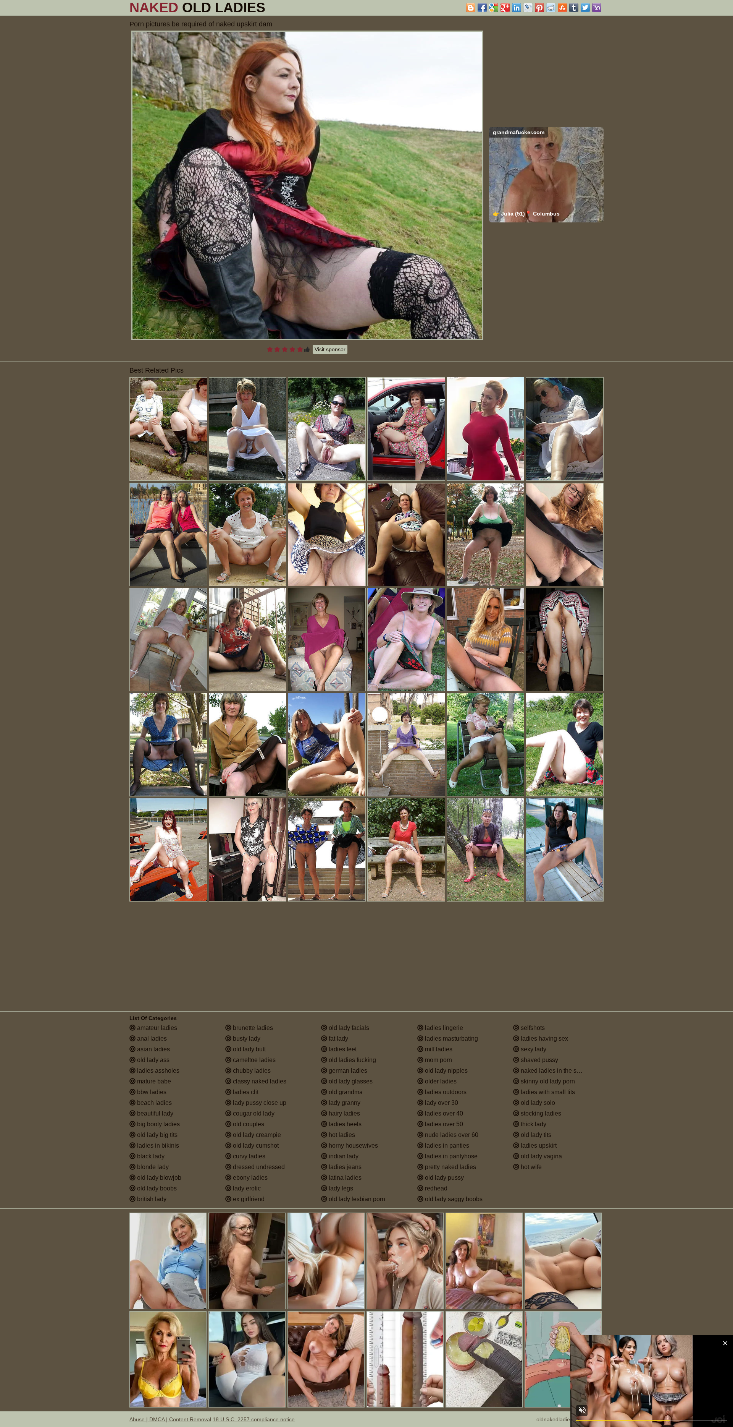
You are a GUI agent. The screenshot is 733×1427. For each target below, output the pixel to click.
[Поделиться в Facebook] (482, 7)
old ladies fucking (351, 1060)
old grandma (345, 1092)
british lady (151, 1199)
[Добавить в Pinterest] (539, 7)
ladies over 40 (443, 1113)
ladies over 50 (443, 1124)
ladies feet (342, 1049)
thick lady (532, 1124)
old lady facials (348, 1028)
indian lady (342, 1156)
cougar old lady (252, 1113)
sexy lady (532, 1049)
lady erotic (246, 1188)
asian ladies (153, 1049)
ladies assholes (157, 1070)
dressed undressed (258, 1167)
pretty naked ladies (449, 1167)
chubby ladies (251, 1070)
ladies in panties (446, 1145)
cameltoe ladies (253, 1060)
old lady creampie (256, 1135)
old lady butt (248, 1049)
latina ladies (344, 1177)
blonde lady (152, 1167)
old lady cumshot (255, 1145)
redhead (435, 1188)
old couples (247, 1124)
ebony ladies (249, 1177)
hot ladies (341, 1135)
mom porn (437, 1060)
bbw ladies (151, 1092)
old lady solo (537, 1102)
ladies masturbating (450, 1038)
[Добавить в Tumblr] (573, 7)
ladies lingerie (443, 1028)
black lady (150, 1156)
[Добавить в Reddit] (550, 7)
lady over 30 (440, 1102)
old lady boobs (156, 1188)
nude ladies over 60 (450, 1135)
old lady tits (535, 1135)
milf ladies (437, 1049)
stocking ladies (540, 1113)
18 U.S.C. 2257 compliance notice (254, 1419)
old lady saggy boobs (453, 1199)
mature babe (153, 1081)
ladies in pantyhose (450, 1156)
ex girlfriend (248, 1199)
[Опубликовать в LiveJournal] (528, 7)
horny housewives (352, 1145)
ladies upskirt (538, 1145)
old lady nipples (445, 1070)
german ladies (347, 1070)
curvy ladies (248, 1156)
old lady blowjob (158, 1177)
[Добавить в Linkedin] (516, 7)
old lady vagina (540, 1156)
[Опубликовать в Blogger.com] (470, 7)
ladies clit (244, 1092)
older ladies (440, 1081)
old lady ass (153, 1060)
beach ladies (154, 1102)
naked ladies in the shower (556, 1070)
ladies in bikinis (157, 1145)
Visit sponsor (330, 349)
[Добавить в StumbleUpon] (562, 7)
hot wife (530, 1167)
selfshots (532, 1028)
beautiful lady (154, 1113)
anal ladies (151, 1038)
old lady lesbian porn (356, 1199)
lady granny (343, 1102)
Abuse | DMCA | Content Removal (170, 1419)
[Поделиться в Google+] (505, 7)
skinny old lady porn (547, 1081)
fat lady (337, 1038)
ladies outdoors (445, 1092)
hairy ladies (343, 1113)
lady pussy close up (258, 1102)
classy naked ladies (258, 1081)
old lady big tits (157, 1135)
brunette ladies (252, 1028)
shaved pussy (538, 1060)
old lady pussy (443, 1177)
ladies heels (344, 1124)
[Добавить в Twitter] (585, 7)
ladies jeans (344, 1167)
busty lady (245, 1038)
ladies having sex (543, 1038)
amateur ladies (156, 1028)
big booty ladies (158, 1124)
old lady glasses (350, 1081)
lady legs (340, 1188)
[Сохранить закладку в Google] (493, 7)
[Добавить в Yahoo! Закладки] (596, 7)
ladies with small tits (547, 1092)
